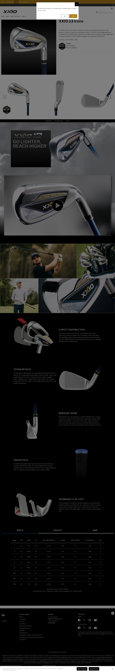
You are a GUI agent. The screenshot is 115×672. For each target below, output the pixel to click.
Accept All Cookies (94, 669)
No (64, 16)
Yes (73, 16)
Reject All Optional (82, 669)
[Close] (112, 669)
